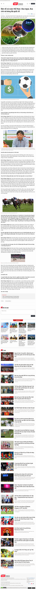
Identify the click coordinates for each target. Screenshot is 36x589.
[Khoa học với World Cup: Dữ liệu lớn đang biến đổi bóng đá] (7, 456)
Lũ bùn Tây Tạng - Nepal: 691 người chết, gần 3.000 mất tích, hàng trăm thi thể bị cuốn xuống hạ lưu (22, 330)
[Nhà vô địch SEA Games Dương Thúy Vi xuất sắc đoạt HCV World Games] (7, 564)
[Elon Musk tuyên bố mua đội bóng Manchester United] (7, 531)
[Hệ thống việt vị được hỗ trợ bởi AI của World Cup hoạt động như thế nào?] (7, 477)
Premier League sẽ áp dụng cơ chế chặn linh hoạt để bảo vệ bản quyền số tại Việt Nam (24, 540)
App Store (29, 588)
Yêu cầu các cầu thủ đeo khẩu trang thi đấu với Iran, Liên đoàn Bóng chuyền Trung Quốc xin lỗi (24, 519)
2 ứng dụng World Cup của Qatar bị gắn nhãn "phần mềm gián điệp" (23, 464)
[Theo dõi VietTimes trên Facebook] (28, 583)
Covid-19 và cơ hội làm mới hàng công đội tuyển (11, 297)
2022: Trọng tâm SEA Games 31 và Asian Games (11, 296)
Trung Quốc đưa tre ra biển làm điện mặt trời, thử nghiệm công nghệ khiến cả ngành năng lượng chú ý (31, 342)
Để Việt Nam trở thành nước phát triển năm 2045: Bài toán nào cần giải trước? (4, 330)
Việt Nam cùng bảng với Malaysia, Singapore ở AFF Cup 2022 (22, 507)
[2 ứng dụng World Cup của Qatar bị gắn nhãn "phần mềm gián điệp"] (7, 466)
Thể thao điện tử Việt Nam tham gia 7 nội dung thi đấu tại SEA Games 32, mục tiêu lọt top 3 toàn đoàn (24, 387)
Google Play (33, 588)
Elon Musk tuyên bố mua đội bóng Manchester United (22, 528)
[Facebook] (28, 13)
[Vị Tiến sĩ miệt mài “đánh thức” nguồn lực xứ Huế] (13, 337)
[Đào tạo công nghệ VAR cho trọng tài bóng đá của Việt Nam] (7, 379)
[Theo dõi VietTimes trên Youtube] (31, 583)
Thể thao (3, 350)
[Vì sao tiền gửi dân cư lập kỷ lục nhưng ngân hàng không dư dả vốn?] (4, 337)
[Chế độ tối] (29, 3)
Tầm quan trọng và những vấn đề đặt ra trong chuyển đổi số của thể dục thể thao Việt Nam (24, 443)
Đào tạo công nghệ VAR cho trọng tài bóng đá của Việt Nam (24, 376)
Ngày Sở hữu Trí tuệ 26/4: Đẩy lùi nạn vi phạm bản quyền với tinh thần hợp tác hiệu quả (24, 354)
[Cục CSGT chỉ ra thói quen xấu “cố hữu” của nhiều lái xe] (31, 325)
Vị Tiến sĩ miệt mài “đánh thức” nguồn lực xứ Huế (13, 341)
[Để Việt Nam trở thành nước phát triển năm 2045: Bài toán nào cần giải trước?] (4, 325)
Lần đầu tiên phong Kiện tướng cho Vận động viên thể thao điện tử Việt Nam (23, 365)
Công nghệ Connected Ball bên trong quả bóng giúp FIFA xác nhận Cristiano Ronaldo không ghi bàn (24, 431)
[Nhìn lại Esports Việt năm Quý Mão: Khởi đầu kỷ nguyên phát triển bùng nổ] (7, 400)
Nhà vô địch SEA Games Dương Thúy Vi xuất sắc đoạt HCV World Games (23, 561)
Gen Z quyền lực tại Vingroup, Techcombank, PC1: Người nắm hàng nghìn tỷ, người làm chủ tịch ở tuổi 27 (22, 343)
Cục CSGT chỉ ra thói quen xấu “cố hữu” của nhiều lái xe (31, 329)
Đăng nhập (33, 3)
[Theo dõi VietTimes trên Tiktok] (33, 583)
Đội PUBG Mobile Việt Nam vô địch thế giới (24, 408)
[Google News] (33, 13)
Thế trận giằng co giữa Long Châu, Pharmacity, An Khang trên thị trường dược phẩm (13, 330)
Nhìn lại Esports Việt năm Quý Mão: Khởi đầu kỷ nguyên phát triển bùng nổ (24, 397)
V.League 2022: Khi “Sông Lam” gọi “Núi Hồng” (23, 550)
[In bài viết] (29, 13)
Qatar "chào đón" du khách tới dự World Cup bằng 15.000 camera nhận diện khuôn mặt (24, 486)
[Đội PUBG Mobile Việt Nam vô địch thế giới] (7, 411)
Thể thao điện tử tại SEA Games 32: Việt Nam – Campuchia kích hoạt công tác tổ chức (23, 497)
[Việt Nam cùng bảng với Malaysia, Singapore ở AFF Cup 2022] (7, 510)
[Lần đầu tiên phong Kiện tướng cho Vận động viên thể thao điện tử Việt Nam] (7, 368)
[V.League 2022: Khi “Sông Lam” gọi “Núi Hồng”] (7, 553)
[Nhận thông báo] (27, 3)
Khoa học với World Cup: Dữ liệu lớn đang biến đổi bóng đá (24, 453)
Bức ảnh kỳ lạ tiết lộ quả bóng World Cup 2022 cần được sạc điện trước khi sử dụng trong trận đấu (24, 420)
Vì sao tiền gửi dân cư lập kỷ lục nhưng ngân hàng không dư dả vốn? (4, 342)
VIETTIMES (18, 3)
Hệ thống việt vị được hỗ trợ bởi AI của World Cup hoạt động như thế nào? (23, 474)
